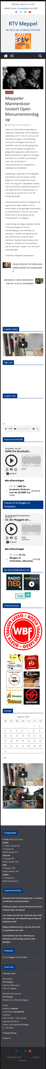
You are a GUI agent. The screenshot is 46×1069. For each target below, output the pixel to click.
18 (11, 741)
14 (29, 736)
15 (34, 736)
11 (11, 736)
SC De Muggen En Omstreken (15, 957)
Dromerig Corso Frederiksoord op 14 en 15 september (18, 282)
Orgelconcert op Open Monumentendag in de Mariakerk (27, 268)
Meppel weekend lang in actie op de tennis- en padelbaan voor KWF (26, 9)
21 (29, 741)
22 (34, 741)
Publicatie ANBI (9, 973)
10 (5, 736)
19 (17, 741)
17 (5, 741)
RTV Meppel (23, 23)
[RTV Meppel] (6, 56)
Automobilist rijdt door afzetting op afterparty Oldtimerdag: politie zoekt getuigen (19, 938)
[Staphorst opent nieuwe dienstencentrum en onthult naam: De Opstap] (23, 344)
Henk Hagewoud (25, 125)
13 (23, 736)
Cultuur (9, 92)
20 (23, 741)
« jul (4, 757)
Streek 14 (6, 1038)
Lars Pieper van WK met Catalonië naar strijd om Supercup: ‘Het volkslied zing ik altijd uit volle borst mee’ (22, 918)
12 (17, 736)
